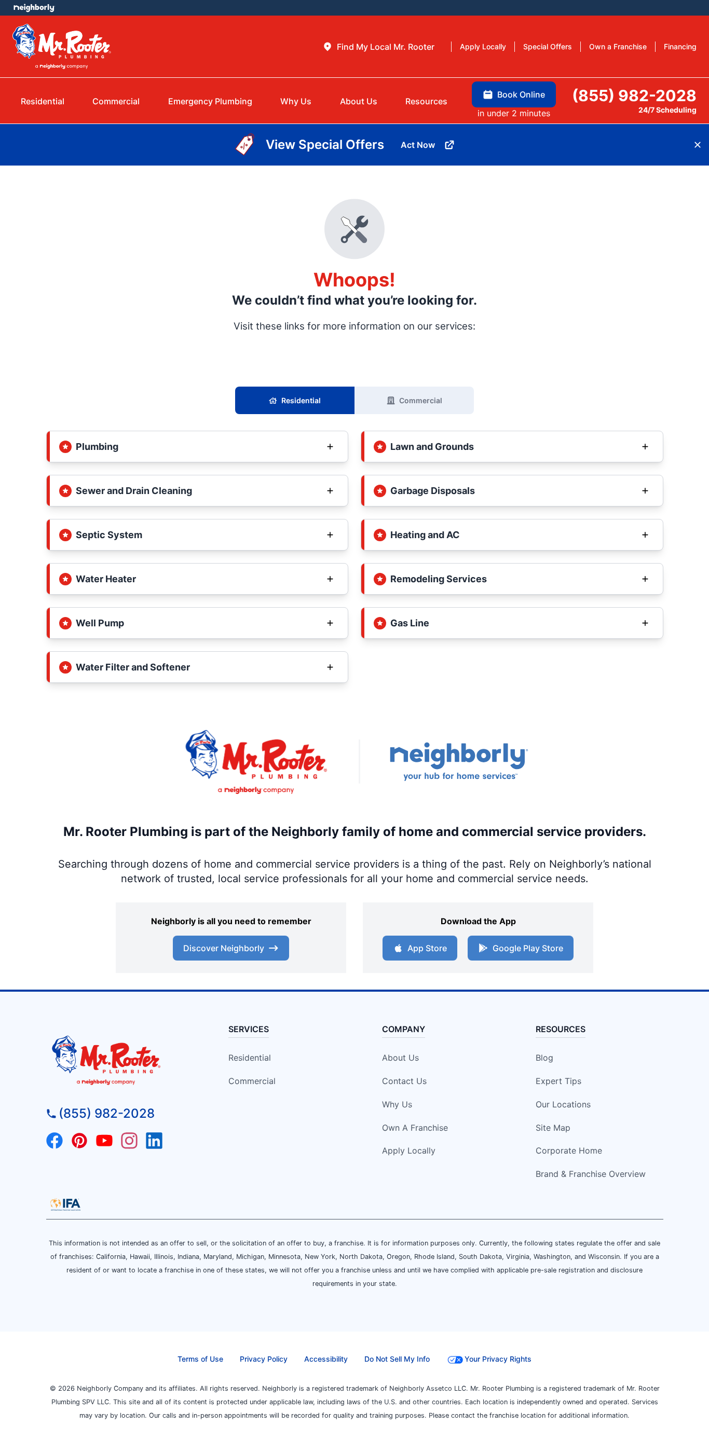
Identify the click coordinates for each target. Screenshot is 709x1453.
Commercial (420, 400)
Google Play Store (528, 948)
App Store (427, 948)
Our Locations (563, 1104)
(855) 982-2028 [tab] (634, 95)
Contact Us (404, 1081)
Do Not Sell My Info (397, 1358)
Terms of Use (200, 1358)
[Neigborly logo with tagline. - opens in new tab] (458, 761)
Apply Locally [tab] (483, 46)
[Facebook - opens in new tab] (54, 1140)
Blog (544, 1057)
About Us (400, 1057)
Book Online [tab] (521, 94)
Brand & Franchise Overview (591, 1174)
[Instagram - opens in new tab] (129, 1140)
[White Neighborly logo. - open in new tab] (34, 7)
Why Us (397, 1104)
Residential (301, 400)
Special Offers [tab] (547, 46)
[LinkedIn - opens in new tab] (154, 1140)
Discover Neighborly (223, 948)
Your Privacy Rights (498, 1358)
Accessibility (326, 1358)
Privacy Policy (264, 1358)
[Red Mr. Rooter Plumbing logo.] (124, 1059)
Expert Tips (558, 1081)
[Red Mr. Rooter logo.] (256, 761)
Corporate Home (569, 1150)
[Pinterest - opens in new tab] (79, 1140)
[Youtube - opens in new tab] (104, 1140)
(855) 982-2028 (107, 1113)
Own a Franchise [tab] (618, 46)
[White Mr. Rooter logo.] (61, 46)
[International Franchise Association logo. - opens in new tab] (65, 1204)
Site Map (553, 1127)
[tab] (378, 46)
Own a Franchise (415, 1127)
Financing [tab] (680, 46)
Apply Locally (408, 1150)
